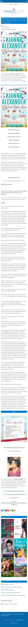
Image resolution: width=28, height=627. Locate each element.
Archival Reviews (19, 620)
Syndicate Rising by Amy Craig (7, 589)
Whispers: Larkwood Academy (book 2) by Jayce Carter (13, 595)
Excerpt (4, 29)
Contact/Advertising (14, 623)
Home (6, 620)
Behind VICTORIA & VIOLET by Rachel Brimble (11, 587)
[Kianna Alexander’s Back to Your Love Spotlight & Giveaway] (14, 51)
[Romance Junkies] (14, 11)
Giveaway (9, 29)
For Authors (11, 620)
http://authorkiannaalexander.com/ (16, 491)
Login (11, 4)
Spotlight (14, 29)
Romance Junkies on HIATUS (7, 584)
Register (15, 4)
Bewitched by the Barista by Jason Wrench (10, 592)
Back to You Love (17, 451)
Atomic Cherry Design (5, 615)
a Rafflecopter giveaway (6, 184)
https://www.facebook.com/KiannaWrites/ (16, 494)
